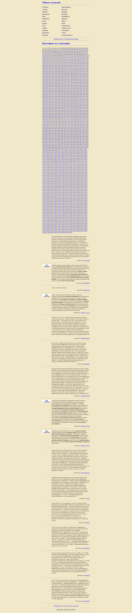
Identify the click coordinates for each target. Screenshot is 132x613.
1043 (44, 155)
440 (47, 91)
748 (72, 122)
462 (68, 93)
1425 (81, 203)
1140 (47, 167)
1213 (51, 176)
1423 (74, 203)
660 (78, 113)
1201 (51, 175)
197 (84, 65)
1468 (63, 209)
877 (53, 136)
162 (68, 62)
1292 (78, 186)
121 (81, 57)
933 (87, 141)
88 (79, 54)
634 (44, 111)
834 (59, 131)
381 (50, 85)
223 (72, 68)
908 (56, 139)
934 (44, 142)
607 (53, 108)
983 (56, 147)
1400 (78, 200)
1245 (81, 179)
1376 (78, 197)
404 (75, 87)
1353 (81, 193)
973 (72, 145)
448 (72, 91)
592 (53, 107)
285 (78, 74)
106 (82, 56)
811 (81, 128)
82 (65, 54)
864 (59, 135)
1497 (81, 212)
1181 (66, 172)
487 (53, 96)
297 (68, 76)
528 (87, 99)
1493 (66, 212)
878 (56, 136)
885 (78, 136)
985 (62, 147)
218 (56, 68)
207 (68, 66)
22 (58, 49)
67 (74, 52)
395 (47, 87)
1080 (47, 159)
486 (50, 96)
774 (59, 125)
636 (50, 111)
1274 (55, 184)
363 (87, 82)
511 (81, 97)
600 (78, 107)
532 (53, 100)
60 (58, 52)
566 (65, 104)
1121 (66, 164)
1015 (74, 150)
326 (65, 79)
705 (78, 118)
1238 (55, 179)
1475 (44, 210)
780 (78, 125)
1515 (59, 215)
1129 (51, 166)
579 (59, 105)
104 (75, 56)
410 (47, 88)
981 (50, 147)
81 (62, 54)
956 (65, 144)
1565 (66, 221)
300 (78, 76)
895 (62, 138)
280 (62, 74)
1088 (78, 159)
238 (72, 69)
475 (62, 94)
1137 (81, 166)
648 (87, 111)
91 (87, 54)
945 (78, 142)
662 (84, 113)
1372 (63, 197)
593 (56, 107)
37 (48, 51)
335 (47, 80)
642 (68, 111)
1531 (74, 217)
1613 (66, 228)
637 (53, 111)
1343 (44, 193)
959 (75, 144)
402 (68, 87)
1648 (63, 232)
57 (50, 52)
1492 (63, 212)
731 (65, 121)
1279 (74, 184)
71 (84, 52)
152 (84, 60)
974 (75, 145)
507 (68, 97)
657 (68, 113)
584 (75, 105)
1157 (66, 169)
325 (62, 79)
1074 (70, 158)
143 (56, 60)
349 (44, 82)
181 (81, 63)
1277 (66, 184)
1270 (85, 183)
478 (72, 94)
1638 (70, 231)
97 (55, 56)
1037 (66, 153)
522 (68, 99)
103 (72, 56)
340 (62, 80)
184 (44, 65)
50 (79, 51)
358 (72, 82)
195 (78, 65)
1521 (81, 215)
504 (59, 97)
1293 (81, 186)
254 (75, 71)
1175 (44, 172)
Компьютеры (86, 548)
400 (62, 87)
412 (53, 88)
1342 (85, 192)
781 (81, 125)
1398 (70, 200)
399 (59, 87)
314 (75, 77)
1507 (74, 214)
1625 (66, 229)
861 (50, 135)
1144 (63, 167)
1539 (59, 218)
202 (53, 66)
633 (87, 110)
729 (59, 121)
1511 (44, 215)
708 (87, 118)
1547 (44, 220)
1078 (85, 158)
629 (75, 110)
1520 (78, 215)
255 (78, 71)
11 (77, 48)
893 (56, 138)
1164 (47, 170)
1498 (85, 212)
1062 (70, 156)
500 (47, 97)
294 (59, 76)
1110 (70, 162)
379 (44, 85)
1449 (81, 206)
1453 (51, 207)
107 (85, 56)
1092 (47, 161)
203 (56, 66)
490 (62, 96)
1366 (85, 195)
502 (53, 97)
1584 (47, 224)
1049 (66, 155)
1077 (81, 158)
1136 (78, 166)
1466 (55, 209)
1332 (47, 192)
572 (84, 104)
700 (62, 118)
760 (62, 124)
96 (53, 56)
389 (75, 85)
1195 (74, 173)
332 (84, 79)
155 (47, 62)
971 (65, 145)
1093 (51, 161)
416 (65, 88)
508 (72, 97)
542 (84, 100)
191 (65, 65)
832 (53, 131)
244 (44, 71)
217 (53, 68)
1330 (85, 190)
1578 (70, 223)
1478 (55, 210)
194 (75, 65)
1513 (51, 215)
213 (87, 66)
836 (65, 131)
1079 (44, 159)
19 (50, 49)
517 (53, 99)
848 (56, 133)
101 (66, 56)
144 (59, 60)
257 (84, 71)
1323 (59, 190)
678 (87, 114)
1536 (47, 218)
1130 (55, 166)
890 (47, 138)
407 (84, 87)
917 (84, 139)
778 (72, 125)
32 (82, 49)
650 (47, 113)
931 (81, 141)
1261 (51, 183)
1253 (66, 181)
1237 (51, 179)
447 (68, 91)
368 (56, 83)
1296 (47, 187)
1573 (51, 223)
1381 (51, 198)
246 (50, 71)
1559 (44, 221)
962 (84, 144)
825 (78, 130)
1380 (47, 198)
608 (56, 108)
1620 (47, 229)
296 (65, 76)
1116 (47, 164)
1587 (59, 224)
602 (84, 107)
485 (47, 96)
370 (62, 83)
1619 (44, 229)
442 (53, 91)
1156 (63, 169)
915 (78, 139)
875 (47, 136)
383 (56, 85)
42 (60, 51)
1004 (77, 148)
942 (68, 142)
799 (44, 128)
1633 (51, 231)
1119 (59, 164)
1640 (78, 231)
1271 (44, 184)
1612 (63, 228)
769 (44, 125)
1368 (47, 197)
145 (62, 60)
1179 (59, 172)
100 (63, 56)
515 (47, 99)
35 (43, 51)
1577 (66, 223)
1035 (59, 153)
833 (56, 131)
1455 (59, 207)
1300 (63, 187)
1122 (70, 164)
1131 (59, 166)
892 (53, 138)
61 (60, 52)
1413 (81, 201)
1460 (78, 207)
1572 (47, 223)
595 (62, 107)
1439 (44, 206)
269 (75, 73)
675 (78, 114)
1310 (55, 189)
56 (48, 52)
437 (84, 90)
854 (75, 133)
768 (87, 124)
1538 (55, 218)
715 (62, 119)
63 (65, 52)
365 (47, 83)
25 (65, 49)
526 (81, 99)
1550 (55, 220)
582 (68, 105)
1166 (55, 170)
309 (59, 77)
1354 (85, 193)
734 (75, 121)
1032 (47, 153)
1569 (81, 221)
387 (68, 85)
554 (75, 102)
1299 (59, 187)
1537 (51, 218)
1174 (85, 170)
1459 (74, 207)
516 (50, 99)
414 (59, 88)
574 (44, 105)
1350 (70, 193)
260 (47, 73)
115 (62, 57)
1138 (85, 166)
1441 (51, 206)
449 (75, 91)
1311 (59, 189)
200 (47, 66)
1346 (55, 193)
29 (74, 49)
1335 (59, 192)
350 (47, 82)
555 (78, 102)
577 (53, 105)
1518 (70, 215)
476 (65, 94)
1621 (51, 229)
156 (50, 62)
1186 (85, 172)
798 (87, 127)
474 (59, 94)
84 (70, 54)
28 (72, 49)
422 (84, 88)
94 (48, 56)
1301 (66, 187)
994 (44, 148)
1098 (70, 161)
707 (84, 118)
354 (59, 82)
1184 (78, 172)
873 (87, 135)
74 (45, 54)
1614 (70, 228)
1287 (59, 186)
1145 (66, 167)
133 (72, 59)
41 (58, 51)
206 (65, 66)
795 (78, 127)
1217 (66, 176)
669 (59, 114)
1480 (63, 210)
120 (78, 57)
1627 (74, 229)
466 (81, 93)
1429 (51, 204)
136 (81, 59)
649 (44, 113)
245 (47, 71)
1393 (51, 200)
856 (81, 133)
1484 (78, 210)
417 (68, 88)
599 (75, 107)
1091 (44, 161)
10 (74, 48)
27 (70, 49)
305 (47, 77)
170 (47, 63)
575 (47, 105)
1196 (78, 173)
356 (65, 82)
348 (87, 80)
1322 (55, 190)
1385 (66, 198)
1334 (55, 192)
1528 (63, 217)
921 (50, 141)
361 (81, 82)
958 (72, 144)
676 (81, 114)
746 (65, 122)
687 (68, 116)
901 (81, 138)
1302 (70, 187)
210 (78, 66)
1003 (74, 148)
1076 (78, 158)
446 (65, 91)
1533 (81, 217)
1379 (44, 198)
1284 (47, 186)
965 (47, 145)
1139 (44, 167)
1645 (51, 232)
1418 (55, 203)
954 (59, 144)
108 (88, 56)
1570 (85, 221)
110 (47, 57)
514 (44, 99)
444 (59, 91)
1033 (51, 153)
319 (44, 79)
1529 (66, 217)
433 (72, 90)
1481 (66, 210)
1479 (59, 210)
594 (59, 107)
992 (84, 147)
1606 (85, 226)
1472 (78, 209)
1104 (47, 162)
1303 (74, 187)
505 (62, 97)
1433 (66, 204)
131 (65, 59)
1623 (59, 229)
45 (67, 51)
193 (72, 65)
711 (50, 119)
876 (50, 136)
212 (84, 66)
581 (65, 105)
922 (53, 141)
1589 (66, 224)
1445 (66, 206)
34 (87, 49)
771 (50, 125)
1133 (66, 166)
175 (62, 63)
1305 (81, 187)
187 (53, 65)
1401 (81, 200)
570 (78, 104)
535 (62, 100)
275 (47, 74)
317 (84, 77)
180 (78, 63)
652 (53, 113)
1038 (70, 153)
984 (59, 147)
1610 (55, 228)
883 (72, 136)
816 (50, 130)
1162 (85, 169)
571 (81, 104)
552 (68, 102)
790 (62, 127)
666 (50, 114)
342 (68, 80)
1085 (66, 159)
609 (59, 108)
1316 (78, 189)
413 (56, 88)
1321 (51, 190)
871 (81, 135)
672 (68, 114)
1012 (63, 150)
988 (72, 147)
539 (75, 100)
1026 (70, 152)
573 (87, 104)
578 (56, 105)
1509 (81, 214)
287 (84, 74)
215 (47, 68)
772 (53, 125)
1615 (74, 228)
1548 (47, 220)
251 (65, 71)
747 (68, 122)
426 (50, 90)
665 (47, 114)
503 (56, 97)
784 (44, 127)
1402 (85, 200)
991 (81, 147)
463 (72, 93)
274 (44, 74)
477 (68, 94)
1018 (85, 150)
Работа (87, 522)
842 (84, 131)
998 (56, 148)
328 (72, 79)
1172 (78, 170)
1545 (81, 218)
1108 (63, 162)
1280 (78, 184)
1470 (70, 209)
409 (44, 88)
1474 (85, 209)
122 (84, 57)
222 (68, 68)
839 (75, 131)
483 (87, 94)
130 (62, 59)
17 (45, 49)
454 (44, 93)
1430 (55, 204)
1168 (63, 170)
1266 (70, 183)
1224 (47, 178)
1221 (81, 176)
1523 (44, 217)
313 (72, 77)
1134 (70, 166)
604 (44, 108)
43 (62, 51)
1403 (44, 201)
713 (56, 119)
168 (87, 62)
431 (65, 90)
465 (78, 93)
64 (67, 52)
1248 (47, 181)
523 (72, 99)
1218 (70, 176)
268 (72, 73)
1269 (81, 183)
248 (56, 71)
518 (56, 99)
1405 (51, 201)
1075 (74, 158)
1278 (70, 184)
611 (65, 108)
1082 (55, 159)
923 (56, 141)
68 (77, 52)
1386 (70, 198)
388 (72, 85)
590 (47, 107)
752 (84, 122)
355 (62, 82)
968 (56, 145)
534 (59, 100)
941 (65, 142)
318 (87, 77)
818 (56, 130)
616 (81, 108)
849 (59, 133)
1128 (47, 166)
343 (72, 80)
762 (68, 124)
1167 (59, 170)
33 (84, 49)
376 (81, 83)
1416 (47, 203)
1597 (51, 226)
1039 (74, 153)
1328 (78, 190)
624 (59, 110)
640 (62, 111)
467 (84, 93)
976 (81, 145)
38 (50, 51)
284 (75, 74)
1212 (47, 176)
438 (87, 90)
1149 (81, 167)
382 (53, 85)
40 (55, 51)
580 (62, 105)
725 (47, 121)
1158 (70, 169)
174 (59, 63)
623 (56, 110)
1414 (85, 201)
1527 (59, 217)
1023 (59, 152)
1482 (70, 210)
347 (84, 80)
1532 (78, 217)
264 (59, 73)
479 (75, 94)
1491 (59, 212)
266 (65, 73)
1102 (85, 161)
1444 (63, 206)
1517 (66, 215)
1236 (47, 179)
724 (44, 121)
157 (53, 62)
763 (72, 124)
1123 (74, 164)
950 (47, 144)
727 (53, 121)
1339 (74, 192)
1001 (66, 148)
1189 (51, 173)
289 (44, 76)
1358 (55, 195)
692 (84, 116)
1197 (81, 173)
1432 (63, 204)
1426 (85, 203)
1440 (47, 206)
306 (50, 77)
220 (62, 68)
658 (72, 113)
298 (72, 76)
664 (44, 114)
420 (78, 88)
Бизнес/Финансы (85, 338)
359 (75, 82)
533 (56, 100)
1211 (44, 176)
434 (75, 90)
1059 (59, 156)
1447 (74, 206)
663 (87, 113)
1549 (51, 220)
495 (78, 96)
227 (84, 68)
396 (50, 87)
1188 (47, 173)
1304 (78, 187)
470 (47, 94)
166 (81, 62)
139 (44, 60)
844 (44, 133)
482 (84, 94)
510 (78, 97)
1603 (74, 226)
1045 (51, 155)
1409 (66, 201)
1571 (44, 223)
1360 (63, 195)
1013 (66, 150)
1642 (85, 231)
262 (53, 73)
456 (50, 93)
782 (84, 125)
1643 (44, 232)
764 (75, 124)
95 (50, 56)
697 (53, 118)
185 (47, 65)
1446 (70, 206)
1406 (55, 201)
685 (62, 116)
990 (78, 147)
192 (68, 65)
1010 (55, 150)
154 (44, 62)
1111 (74, 162)
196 (81, 65)
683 (56, 116)
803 (56, 128)
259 (44, 73)
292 (53, 76)
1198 (85, 173)
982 (53, 147)
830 (47, 131)
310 (62, 77)
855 (78, 133)
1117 (51, 164)
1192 (63, 173)
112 (53, 57)
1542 (70, 218)
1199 (44, 175)
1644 (47, 232)
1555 (74, 220)
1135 (74, 166)
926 (65, 141)
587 (84, 105)
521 (65, 99)
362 (84, 82)
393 (87, 85)
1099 (74, 161)
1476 (47, 210)
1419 (59, 203)
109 (44, 57)
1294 (85, 186)
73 (43, 54)
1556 (78, 220)
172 (53, 63)
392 (84, 85)
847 (53, 133)
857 (84, 133)
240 (78, 69)
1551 (59, 220)
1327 (74, 190)
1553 (66, 220)
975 (78, 145)
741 (50, 122)
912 (68, 139)
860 (47, 135)
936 (50, 142)
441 (50, 91)
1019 (44, 152)
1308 (47, 189)
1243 (74, 179)
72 (87, 52)
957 (68, 144)
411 (50, 88)
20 (53, 49)
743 (56, 122)
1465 (51, 209)
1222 (85, 176)
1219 (74, 176)
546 (50, 102)
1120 (63, 164)
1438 (85, 204)
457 (53, 93)
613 (72, 108)
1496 (78, 212)
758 (56, 124)
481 (81, 94)
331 (81, 79)
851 (65, 133)
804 (59, 128)
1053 (81, 155)
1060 (63, 156)
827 (84, 130)
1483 (74, 210)
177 (68, 63)
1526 (55, 217)
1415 (44, 203)
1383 (59, 198)
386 (65, 85)
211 (81, 66)
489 (59, 96)
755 (47, 124)
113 (56, 57)
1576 (63, 223)
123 (87, 57)
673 (72, 114)
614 (75, 108)
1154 (55, 169)
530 (47, 100)
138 (87, 59)
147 (68, 60)
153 (87, 60)
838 (72, 131)
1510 (85, 214)
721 (81, 119)
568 (72, 104)
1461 (81, 207)
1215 (59, 176)
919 (44, 141)
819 (59, 130)
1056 (47, 156)
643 (72, 111)
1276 (63, 184)
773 (56, 125)
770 (47, 125)
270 (78, 73)
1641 (81, 231)
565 (62, 104)
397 (53, 87)
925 (62, 141)
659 (75, 113)
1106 (55, 162)
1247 (44, 181)
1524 (47, 217)
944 (75, 142)
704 (75, 118)
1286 (55, 186)
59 (55, 52)
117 (68, 57)
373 (72, 83)
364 (44, 83)
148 (72, 60)
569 (75, 104)
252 (68, 71)
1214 (55, 176)
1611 (59, 228)
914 (75, 139)
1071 (59, 158)
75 (48, 54)
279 (59, 74)
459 (59, 93)
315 (78, 77)
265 (62, 73)
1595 (44, 226)
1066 (85, 156)
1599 (59, 226)
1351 (74, 193)
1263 (59, 183)
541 (81, 100)
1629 (81, 229)
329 (75, 79)
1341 (81, 192)
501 (50, 97)
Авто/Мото (86, 283)
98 (58, 56)
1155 (59, 169)
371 (65, 83)
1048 (63, 155)
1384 (63, 198)
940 (62, 142)
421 (81, 88)
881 (65, 136)
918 (87, 139)
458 (56, 93)
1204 (63, 175)
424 (44, 90)
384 (59, 85)
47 (72, 51)
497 (84, 96)
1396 (63, 200)
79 (58, 54)
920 (47, 141)
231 (50, 69)
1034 (55, 153)
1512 (47, 215)
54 (43, 52)
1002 (70, 148)
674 (75, 114)
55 (45, 52)
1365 (81, 195)
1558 (85, 220)
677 (84, 114)
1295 (44, 187)
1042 (85, 153)
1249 (51, 181)
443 (56, 91)
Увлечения (87, 575)
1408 (63, 201)
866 (65, 135)
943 (72, 142)
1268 (78, 183)
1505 (66, 214)
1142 (55, 167)
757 (53, 124)
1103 (44, 162)
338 (56, 80)
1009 (51, 150)
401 (65, 87)
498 (87, 96)
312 (68, 77)
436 (81, 90)
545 (47, 102)
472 (53, 94)
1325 (66, 190)
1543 (74, 218)
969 (59, 145)
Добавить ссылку (58, 39)
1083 (59, 159)
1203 (59, 175)
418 (72, 88)
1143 (59, 167)
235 (62, 69)
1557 (81, 220)
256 (81, 71)
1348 (63, 193)
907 (53, 139)
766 (81, 124)
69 (79, 52)
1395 (59, 200)
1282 (85, 184)
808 (72, 128)
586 (81, 105)
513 (87, 97)
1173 (81, 170)
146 (65, 60)
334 (44, 80)
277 (53, 74)
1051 (74, 155)
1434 (70, 204)
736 (81, 121)
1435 (74, 204)
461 (65, 93)
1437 (81, 204)
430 (62, 90)
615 (78, 108)
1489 (51, 212)
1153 (51, 169)
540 (78, 100)
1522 (85, 215)
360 (78, 82)
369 (59, 83)
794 (75, 127)
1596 (47, 226)
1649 (66, 232)
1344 (47, 193)
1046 (55, 155)
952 (53, 144)
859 (44, 135)
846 (50, 133)
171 (50, 63)
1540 (63, 218)
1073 (66, 158)
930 (78, 141)
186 (50, 65)
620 (47, 110)
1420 (63, 203)
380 (47, 85)
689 (75, 116)
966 (50, 145)
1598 (55, 226)
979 (44, 147)
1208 (78, 175)
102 (69, 56)
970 (62, 145)
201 (50, 66)
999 (59, 148)
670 (62, 114)
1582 (85, 223)
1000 (62, 148)
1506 (70, 214)
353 (56, 82)
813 (87, 128)
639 (59, 111)
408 (87, 87)
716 (65, 119)
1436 (78, 204)
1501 (51, 214)
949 (44, 144)
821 (65, 130)
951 (50, 144)
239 (75, 69)
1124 (78, 164)
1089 (81, 159)
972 (68, 145)
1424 (78, 203)
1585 (51, 224)
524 (75, 99)
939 (59, 142)
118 (72, 57)
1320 (47, 190)
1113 (81, 162)
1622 (55, 229)
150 (78, 60)
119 (75, 57)
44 (65, 51)
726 (50, 121)
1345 (51, 193)
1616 (78, 228)
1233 (81, 178)
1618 (85, 228)
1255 (74, 181)
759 (59, 124)
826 (81, 130)
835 (62, 131)
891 (50, 138)
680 (47, 116)
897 (68, 138)
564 (59, 104)
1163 (44, 170)
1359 (59, 195)
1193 (66, 173)
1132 (63, 166)
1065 (81, 156)
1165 (51, 170)
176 (65, 63)
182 (84, 63)
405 (78, 87)
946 (81, 142)
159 (59, 62)
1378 (85, 197)
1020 (47, 152)
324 (59, 79)
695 (47, 118)
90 (84, 54)
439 (44, 91)
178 (72, 63)
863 (56, 135)
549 (59, 102)
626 (65, 110)
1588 (63, 224)
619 (44, 110)
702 (68, 118)
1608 (47, 228)
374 (75, 83)
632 (84, 110)
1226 (55, 178)
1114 (85, 162)
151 (81, 60)
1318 (85, 189)
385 (62, 85)
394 (44, 87)
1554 (70, 220)
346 (81, 80)
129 (59, 59)
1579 (74, 223)
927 (68, 141)
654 (59, 113)
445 (62, 91)
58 (53, 52)
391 (81, 85)
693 (87, 116)
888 (87, 136)
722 (84, 119)
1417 (51, 203)
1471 (74, 209)
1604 (78, 226)
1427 (44, 204)
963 (87, 144)
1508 (78, 214)
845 (47, 133)
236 (65, 69)
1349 (66, 193)
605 (47, 108)
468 (87, 93)
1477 (51, 210)
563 (56, 104)
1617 (81, 228)
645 (78, 111)
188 (56, 65)
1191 (59, 173)
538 (72, 100)
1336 (63, 192)
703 (72, 118)
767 (84, 124)
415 (62, 88)
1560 (47, 221)
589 (44, 107)
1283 (44, 186)
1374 (70, 197)
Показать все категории (72, 39)
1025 (66, 152)
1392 (47, 200)
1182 (70, 172)
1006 (85, 148)
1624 (63, 229)
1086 (70, 159)
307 (53, 77)
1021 (51, 152)
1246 (85, 179)
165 (78, 62)
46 (70, 51)
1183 (74, 172)
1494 (70, 212)
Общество (87, 290)
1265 (66, 183)
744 (59, 122)
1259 (44, 183)
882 (68, 136)
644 (75, 111)
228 (87, 68)
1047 (59, 155)
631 (81, 110)
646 (81, 111)
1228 (63, 178)
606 (50, 108)
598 (72, 107)
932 (84, 141)
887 (84, 136)
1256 (78, 181)
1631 (44, 231)
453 (87, 91)
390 (78, 85)
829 (44, 131)
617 (84, 108)
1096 (63, 161)
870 (78, 135)
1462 (85, 207)
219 (59, 68)
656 (65, 113)
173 (56, 63)
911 (65, 139)
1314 (70, 189)
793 (72, 127)
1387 (74, 198)
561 (50, 104)
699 (59, 118)
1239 (59, 179)
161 (65, 62)
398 (56, 87)
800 (47, 128)
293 (56, 76)
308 (56, 77)
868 (72, 135)
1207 (74, 175)
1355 (44, 195)
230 (47, 69)
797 (84, 127)
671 (65, 114)
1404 (47, 201)
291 (50, 76)
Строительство (85, 395)
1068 (47, 158)
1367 (44, 197)
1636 (63, 231)
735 (78, 121)
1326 (70, 190)
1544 (78, 218)
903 (87, 138)
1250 (55, 181)
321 (50, 79)
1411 (74, 201)
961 (81, 144)
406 (81, 87)
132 (68, 59)
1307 (44, 189)
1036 (63, 153)
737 (84, 121)
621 (50, 110)
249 (59, 71)
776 (65, 125)
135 (78, 59)
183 (87, 63)
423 (87, 88)
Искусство (87, 260)
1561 (51, 221)
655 (62, 113)
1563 (59, 221)
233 (56, 69)
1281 (81, 184)
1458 (70, 207)
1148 (78, 167)
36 (45, 51)
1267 (74, 183)
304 (44, 77)
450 (78, 91)
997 (53, 148)
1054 (85, 155)
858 (87, 133)
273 (87, 73)
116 (65, 57)
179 (75, 63)
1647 (59, 232)
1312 (63, 189)
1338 (70, 192)
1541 (66, 218)
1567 (74, 221)
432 (68, 90)
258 (87, 71)
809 (75, 128)
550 (62, 102)
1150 (85, 167)
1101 (81, 161)
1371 (59, 197)
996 (50, 148)
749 (75, 122)
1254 (70, 181)
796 (81, 127)
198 (87, 65)
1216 (63, 176)
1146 (70, 167)
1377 (81, 197)
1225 (51, 178)
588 (87, 105)
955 (62, 144)
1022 (55, 152)
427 (53, 90)
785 (47, 127)
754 (44, 124)
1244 (78, 179)
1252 (63, 181)
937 (53, 142)
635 (47, 111)
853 (72, 133)
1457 (66, 207)
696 (50, 118)
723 (87, 119)
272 (84, 73)
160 (62, 62)
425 (47, 90)
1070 (55, 158)
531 (50, 100)
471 (50, 94)
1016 (78, 150)
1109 (66, 162)
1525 (51, 217)
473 (56, 94)
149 (75, 60)
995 (47, 148)
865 (62, 135)
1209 (81, 175)
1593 (81, 224)
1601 (66, 226)
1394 (55, 200)
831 (50, 131)
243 (87, 69)
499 (44, 97)
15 (86, 48)
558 (87, 102)
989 (75, 147)
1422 (70, 203)
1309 (51, 189)
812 (84, 128)
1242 (70, 179)
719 (75, 119)
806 (65, 128)
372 (68, 83)
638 (56, 111)
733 (72, 121)
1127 (44, 166)
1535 (44, 218)
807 (68, 128)
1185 (81, 172)
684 (59, 116)
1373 (66, 197)
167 (84, 62)
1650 (70, 232)
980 (47, 147)
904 (44, 139)
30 (77, 49)
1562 (55, 221)
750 (78, 122)
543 (87, 100)
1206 (70, 175)
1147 (74, 167)
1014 (70, 150)
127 (53, 59)
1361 (66, 195)
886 (81, 136)
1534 (85, 217)
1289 (66, 186)
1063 (74, 156)
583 (72, 105)
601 (81, 107)
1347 (59, 193)
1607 (44, 228)
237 (68, 69)
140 (47, 60)
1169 (66, 170)
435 (78, 90)
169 (44, 63)
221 (65, 68)
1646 (55, 232)
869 (75, 135)
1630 (85, 229)
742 (53, 122)
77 (53, 54)
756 (50, 124)
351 (50, 82)
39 (53, 51)
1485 (81, 210)
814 (44, 130)
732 (68, 121)
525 (78, 99)
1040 (78, 153)
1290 (70, 186)
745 (62, 122)
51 (82, 51)
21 (55, 49)
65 (70, 52)
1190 (55, 173)
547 (53, 102)
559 (44, 104)
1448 (78, 206)
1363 (74, 195)
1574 (55, 223)
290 (47, 76)
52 (84, 51)
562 (53, 104)
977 (84, 145)
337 (53, 80)
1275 (59, 184)
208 (72, 66)
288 (87, 74)
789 (59, 127)
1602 (70, 226)
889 (44, 138)
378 (87, 83)
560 (47, 104)
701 (65, 118)
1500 (47, 214)
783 (87, 125)
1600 (63, 226)
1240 (63, 179)
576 (50, 105)
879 (59, 136)
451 (81, 91)
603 (87, 107)
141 (50, 60)
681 (50, 116)
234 (59, 69)
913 (72, 139)
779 (75, 125)
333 (87, 79)
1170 (70, 170)
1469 (66, 209)
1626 (70, 229)
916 (81, 139)
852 (68, 133)
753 (87, 122)
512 (84, 97)
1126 (85, 164)
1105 (51, 162)
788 (56, 127)
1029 (81, 152)
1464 (47, 209)
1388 (78, 198)
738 (87, 121)
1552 (63, 220)
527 (84, 99)
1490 (55, 212)
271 (81, 73)
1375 (74, 197)
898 (72, 138)
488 (56, 96)
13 (82, 48)
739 (44, 122)
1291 (74, 186)
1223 (44, 178)
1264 (63, 183)
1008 (47, 150)
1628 (78, 229)
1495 (74, 212)
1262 (55, 183)
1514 (55, 215)
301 (81, 76)
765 (78, 124)
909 (59, 139)
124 (44, 59)
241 (81, 69)
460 (62, 93)
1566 (70, 221)
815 (47, 130)
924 (59, 141)
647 (84, 111)
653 (56, 113)
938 (56, 142)
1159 (74, 169)
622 (53, 110)
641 (65, 111)
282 (68, 74)
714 (59, 119)
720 (78, 119)
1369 (51, 197)
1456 (63, 207)
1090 (85, 159)
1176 (47, 172)
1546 (85, 218)
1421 (66, 203)
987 (68, 147)
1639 (74, 231)
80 (60, 54)
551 (65, 102)
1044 (47, 155)
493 (72, 96)
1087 (74, 159)
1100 (78, 161)
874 (44, 136)
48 (74, 51)
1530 (70, 217)
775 (62, 125)
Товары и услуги (85, 312)
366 (50, 83)
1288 (63, 186)
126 (50, 59)
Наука (88, 498)
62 (62, 52)
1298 (55, 187)
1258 (85, 181)
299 (75, 76)
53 (87, 51)
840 (78, 131)
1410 (70, 201)
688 (72, 116)
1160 (78, 169)
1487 (44, 212)
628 (72, 110)
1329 (81, 190)
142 (53, 60)
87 (77, 54)
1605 (81, 226)
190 (62, 65)
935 (47, 142)
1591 (74, 224)
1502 (55, 214)
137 (84, 59)
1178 (55, 172)
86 (74, 54)
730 (62, 121)
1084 (63, 159)
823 (72, 130)
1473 (81, 209)
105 (78, 56)
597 (68, 107)
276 (50, 74)
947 (84, 142)
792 (68, 127)
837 (68, 131)
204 (59, 66)
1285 (51, 186)
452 (84, 91)
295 (62, 76)
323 (56, 79)
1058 (55, 156)
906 (50, 139)
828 (87, 130)
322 (53, 79)
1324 (63, 190)
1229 (66, 178)
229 (44, 69)
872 (84, 135)
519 (59, 99)
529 (44, 100)
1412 (78, 201)
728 (56, 121)
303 (87, 76)
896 (65, 138)
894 (59, 138)
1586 (55, 224)
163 (72, 62)
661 (81, 113)
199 (44, 66)
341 (65, 80)
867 (68, 135)
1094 (55, 161)
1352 (78, 193)
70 (82, 52)
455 (47, 93)
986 (65, 147)
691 (81, 116)
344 (75, 80)
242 (84, 69)
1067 (44, 158)
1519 (74, 215)
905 (47, 139)
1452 (47, 207)
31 (79, 49)
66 (72, 52)
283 (72, 74)
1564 (63, 221)
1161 (81, 169)
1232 (78, 178)
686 (65, 116)
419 (75, 88)
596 (65, 107)
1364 (78, 195)
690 (78, 116)
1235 (44, 179)
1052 (78, 155)
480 (78, 94)
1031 (44, 153)
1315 (74, 189)
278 (56, 74)
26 (67, 49)
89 (82, 54)
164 (75, 62)
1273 (51, 184)
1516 (63, 215)
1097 (66, 161)
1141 (51, 167)
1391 (44, 200)
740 (47, 122)
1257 (81, 181)
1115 (44, 164)
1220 (78, 176)
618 (87, 108)
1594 (85, 224)
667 (53, 114)
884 (75, 136)
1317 (81, 189)
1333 (51, 192)
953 (56, 144)
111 (50, 57)
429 (59, 90)
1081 (51, 159)
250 (62, 71)
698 (56, 118)
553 (72, 102)
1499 (44, 214)
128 (56, 59)
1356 (47, 195)
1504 (63, 214)
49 (77, 51)
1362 (70, 195)
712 (53, 119)
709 (44, 119)
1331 (44, 192)
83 (67, 54)
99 (60, 56)
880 (62, 136)
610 (62, 108)
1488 (47, 212)
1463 (44, 209)
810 (78, 128)
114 (59, 57)
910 (62, 139)
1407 (59, 201)
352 (53, 82)
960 (78, 144)
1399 (74, 200)
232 (53, 69)
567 (68, 104)
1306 (85, 187)
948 (87, 142)
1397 (66, 200)
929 (75, 141)
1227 (59, 178)
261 (50, 73)
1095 (59, 161)
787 (53, 127)
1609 (51, 228)
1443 (59, 206)
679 (44, 116)
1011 (59, 150)
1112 (78, 162)
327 (68, 79)
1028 (78, 152)
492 (68, 96)
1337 (66, 192)
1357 (51, 195)
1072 (63, 158)
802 (53, 128)
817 (53, 130)
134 (75, 59)
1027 (74, 152)
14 (84, 48)
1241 (66, 179)
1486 (85, 210)
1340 (78, 192)
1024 (63, 152)
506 (65, 97)
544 (44, 102)
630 (78, 110)
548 (56, 102)
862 (53, 135)
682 (53, 116)
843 (87, 131)
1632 (47, 231)
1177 (51, 172)
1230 (70, 178)
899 (75, 138)
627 (68, 110)
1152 (47, 169)
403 (72, 87)
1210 (85, 175)
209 (75, 66)
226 (81, 68)
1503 (59, 214)
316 (81, 77)
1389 (81, 198)
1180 (63, 172)
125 (47, 59)
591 (50, 107)
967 (53, 145)
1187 (44, 173)
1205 (66, 175)
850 (62, 133)
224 (75, 68)
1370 (55, 197)
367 (53, 83)
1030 (85, 152)
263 (56, 73)
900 (78, 138)
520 (62, 99)
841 (81, 131)
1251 (59, 181)
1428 (47, 204)
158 (56, 62)
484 (44, 96)
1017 (81, 150)
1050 (70, 155)
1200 (47, 175)
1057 (51, 156)
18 (48, 49)
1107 (59, 162)
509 (75, 97)
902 (84, 138)
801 (50, 128)
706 (81, 118)
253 (72, 71)
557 (84, 102)
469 (44, 94)
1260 (47, 183)
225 (78, 68)
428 (56, 90)
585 (78, 105)
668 (56, 114)
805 (62, 128)
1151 (44, 169)
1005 (81, 148)
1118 (55, 164)
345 (78, 80)
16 (43, 49)
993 (87, 147)
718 (72, 119)
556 (81, 102)
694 (44, 118)
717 (68, 119)
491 (65, 96)
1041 (81, 153)
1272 (47, 184)
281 (65, 74)
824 (75, 130)
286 (81, 74)
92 (43, 56)
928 (72, 141)
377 (84, 83)
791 (65, 127)
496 (81, 96)
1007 (44, 150)
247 (53, 71)
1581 (81, 223)
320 (47, 79)
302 (84, 76)
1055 (44, 156)
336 (50, 80)
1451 (44, 207)
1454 (55, 207)
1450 (85, 206)
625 (62, 110)
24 (62, 49)
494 (75, 96)
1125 (81, 164)
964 (44, 145)
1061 (66, 156)
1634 (55, 231)
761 (65, 124)
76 (50, 54)
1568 (78, 221)
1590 (70, 224)
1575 (59, 223)
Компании (87, 364)
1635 (59, 231)
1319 (44, 190)
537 (68, 100)
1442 (55, 206)
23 (60, 49)
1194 (70, 173)
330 (78, 79)
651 (50, 113)
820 (62, 130)
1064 (78, 156)
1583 (44, 224)
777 (68, 125)
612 (68, 108)
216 (50, 68)
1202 (55, 175)
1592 (78, 224)
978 (87, 145)
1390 (85, 198)
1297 (51, 187)
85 (72, 54)
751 (81, 122)
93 (45, 56)
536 (65, 100)
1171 (74, 170)
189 (59, 65)
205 (62, 66)
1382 (55, 198)
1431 (59, 204)
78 (55, 54)
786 (50, 127)
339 (59, 80)
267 (68, 73)
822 (68, 130)
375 (78, 83)
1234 (85, 178)
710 (47, 119)
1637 (66, 231)
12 (79, 48)
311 (65, 77)
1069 (51, 158)
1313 (66, 189)
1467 (59, 209)
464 (75, 93)
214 (44, 68)
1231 (74, 178)
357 (68, 82)
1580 (78, 223)
